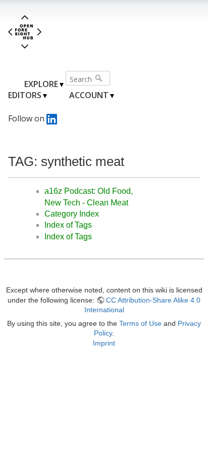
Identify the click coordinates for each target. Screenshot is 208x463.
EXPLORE (41, 84)
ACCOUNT (89, 95)
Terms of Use (140, 323)
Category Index (71, 213)
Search (100, 77)
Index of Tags (68, 225)
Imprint (104, 343)
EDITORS (24, 95)
